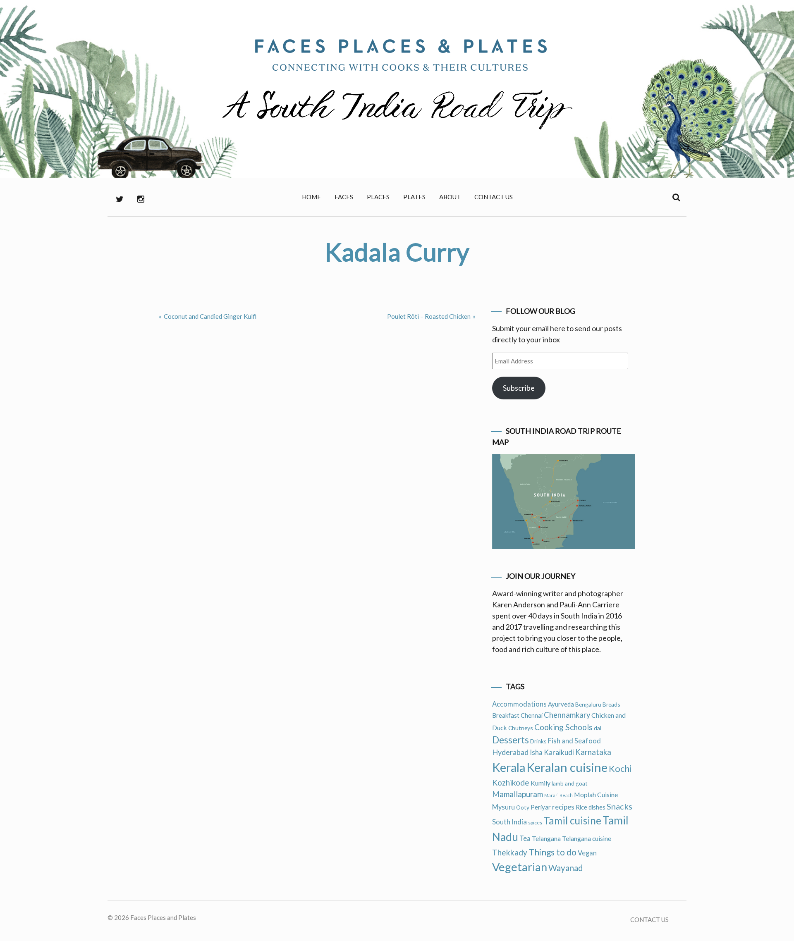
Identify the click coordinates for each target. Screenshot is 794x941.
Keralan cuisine (566, 767)
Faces (344, 197)
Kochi (620, 768)
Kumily (540, 783)
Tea (525, 838)
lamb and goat (570, 783)
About (450, 197)
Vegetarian (519, 867)
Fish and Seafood (574, 741)
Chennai (532, 715)
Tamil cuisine (572, 820)
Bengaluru (588, 704)
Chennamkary (567, 714)
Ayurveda (561, 704)
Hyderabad (510, 752)
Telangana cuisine (586, 838)
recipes (563, 806)
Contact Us (493, 197)
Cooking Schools (563, 727)
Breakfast (505, 715)
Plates (414, 197)
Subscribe (519, 387)
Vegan (587, 853)
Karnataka (593, 752)
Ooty (522, 807)
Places (378, 197)
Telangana (546, 838)
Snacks (619, 806)
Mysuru (503, 807)
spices (535, 822)
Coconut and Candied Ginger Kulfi (210, 316)
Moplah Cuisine (596, 794)
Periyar (541, 807)
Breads (611, 704)
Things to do (552, 852)
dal (597, 727)
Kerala (508, 767)
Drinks (538, 741)
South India (509, 821)
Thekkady (509, 852)
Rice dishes (590, 807)
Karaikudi (559, 752)
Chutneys (520, 727)
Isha (536, 752)
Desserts (510, 739)
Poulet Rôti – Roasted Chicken (429, 316)
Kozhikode (510, 782)
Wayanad (565, 868)
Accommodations (519, 704)
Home (311, 197)
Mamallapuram (517, 794)
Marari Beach (558, 795)
